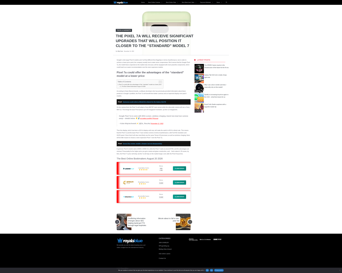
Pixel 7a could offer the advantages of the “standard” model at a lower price (140, 84)
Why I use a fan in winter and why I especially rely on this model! (215, 86)
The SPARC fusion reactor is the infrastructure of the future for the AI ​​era (216, 66)
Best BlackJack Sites (188, 2)
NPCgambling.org (164, 246)
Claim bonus (179, 168)
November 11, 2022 (157, 123)
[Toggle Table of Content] (159, 81)
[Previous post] (117, 222)
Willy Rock (120, 51)
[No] (340, 270)
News (218, 2)
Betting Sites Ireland (165, 249)
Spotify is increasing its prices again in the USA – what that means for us (216, 96)
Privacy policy (219, 270)
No (211, 270)
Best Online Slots (171, 2)
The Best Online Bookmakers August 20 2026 (133, 86)
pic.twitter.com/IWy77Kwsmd (149, 118)
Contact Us (162, 258)
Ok (207, 270)
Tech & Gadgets (124, 30)
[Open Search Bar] (226, 2)
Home (143, 2)
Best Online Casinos (154, 2)
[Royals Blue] (120, 2)
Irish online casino (164, 253)
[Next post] (190, 222)
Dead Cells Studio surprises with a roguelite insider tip (215, 106)
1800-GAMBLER (164, 242)
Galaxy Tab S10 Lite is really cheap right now (215, 76)
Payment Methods (205, 2)
